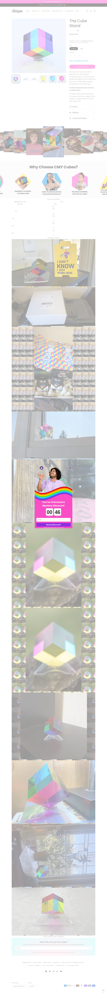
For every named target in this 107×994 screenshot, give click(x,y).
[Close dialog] (70, 467)
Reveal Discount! (53, 525)
